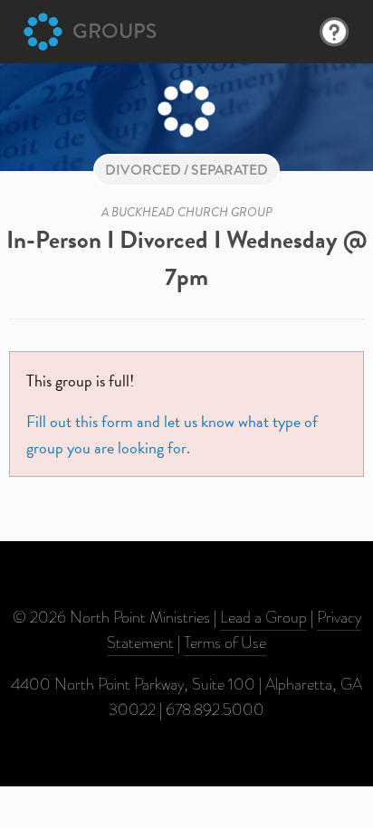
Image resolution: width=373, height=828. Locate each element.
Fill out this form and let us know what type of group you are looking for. (172, 434)
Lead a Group (263, 617)
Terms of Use (225, 642)
